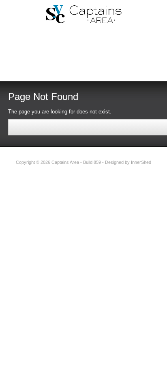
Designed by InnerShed (128, 162)
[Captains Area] (83, 14)
